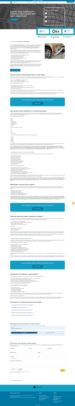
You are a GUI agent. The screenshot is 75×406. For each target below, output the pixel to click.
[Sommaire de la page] (73, 203)
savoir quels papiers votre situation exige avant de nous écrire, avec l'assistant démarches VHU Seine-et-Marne (27, 325)
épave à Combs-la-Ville (28, 197)
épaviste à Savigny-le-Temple (20, 179)
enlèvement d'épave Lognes (44, 197)
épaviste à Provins (12, 179)
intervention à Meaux (36, 178)
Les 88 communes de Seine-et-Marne (16, 380)
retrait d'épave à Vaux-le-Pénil (31, 179)
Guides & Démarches (41, 2)
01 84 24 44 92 (71, 1)
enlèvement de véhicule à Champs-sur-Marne (17, 197)
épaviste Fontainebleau (36, 197)
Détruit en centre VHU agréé (37, 0)
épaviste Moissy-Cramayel (43, 178)
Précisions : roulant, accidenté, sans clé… (16, 360)
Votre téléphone (49, 348)
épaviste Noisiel (61, 178)
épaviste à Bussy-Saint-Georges (56, 177)
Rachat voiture (29, 2)
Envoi (62, 370)
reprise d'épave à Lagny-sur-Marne (26, 178)
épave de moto (40, 297)
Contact (50, 2)
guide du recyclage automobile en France (39, 253)
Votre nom (30, 348)
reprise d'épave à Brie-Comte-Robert (59, 196)
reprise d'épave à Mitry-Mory (54, 197)
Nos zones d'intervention (43, 398)
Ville (38, 356)
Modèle (39, 352)
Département (12, 356)
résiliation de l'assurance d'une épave (44, 92)
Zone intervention (34, 2)
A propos (47, 2)
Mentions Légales (42, 399)
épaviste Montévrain (61, 197)
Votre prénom (12, 348)
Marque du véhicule (13, 352)
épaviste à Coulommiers (16, 178)
